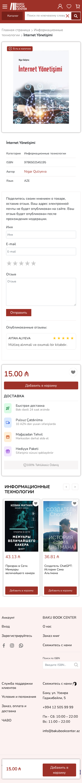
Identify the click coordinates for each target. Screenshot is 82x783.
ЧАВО (6, 720)
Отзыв (11, 274)
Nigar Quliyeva (35, 171)
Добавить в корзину (41, 385)
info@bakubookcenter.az (61, 731)
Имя (9, 227)
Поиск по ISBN (51, 658)
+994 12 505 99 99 (58, 707)
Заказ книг (51, 635)
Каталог (13, 16)
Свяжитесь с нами (57, 645)
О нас (47, 626)
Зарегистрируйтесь (17, 635)
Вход (6, 626)
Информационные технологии (27, 489)
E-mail (11, 244)
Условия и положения (19, 696)
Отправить (18, 312)
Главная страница (16, 30)
